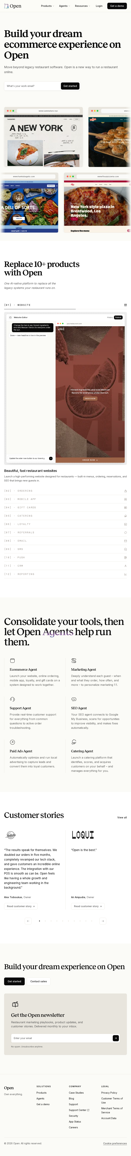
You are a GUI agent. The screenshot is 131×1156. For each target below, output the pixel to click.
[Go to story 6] (68, 921)
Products (46, 5)
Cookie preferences (115, 1143)
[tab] (65, 305)
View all (122, 817)
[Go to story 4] (56, 921)
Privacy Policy (109, 1092)
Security (73, 1115)
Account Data (108, 1118)
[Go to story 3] (51, 921)
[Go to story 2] (45, 921)
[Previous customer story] (28, 921)
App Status (75, 1121)
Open (9, 1088)
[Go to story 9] (85, 921)
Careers (73, 1127)
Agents (63, 5)
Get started (70, 85)
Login (99, 5)
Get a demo (117, 5)
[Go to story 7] (74, 921)
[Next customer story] (102, 921)
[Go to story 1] (39, 921)
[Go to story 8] (80, 921)
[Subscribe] (116, 1038)
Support (73, 1104)
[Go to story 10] (91, 921)
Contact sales (38, 981)
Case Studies (76, 1092)
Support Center (77, 1110)
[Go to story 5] (62, 921)
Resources (81, 5)
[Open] (12, 6)
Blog (71, 1098)
